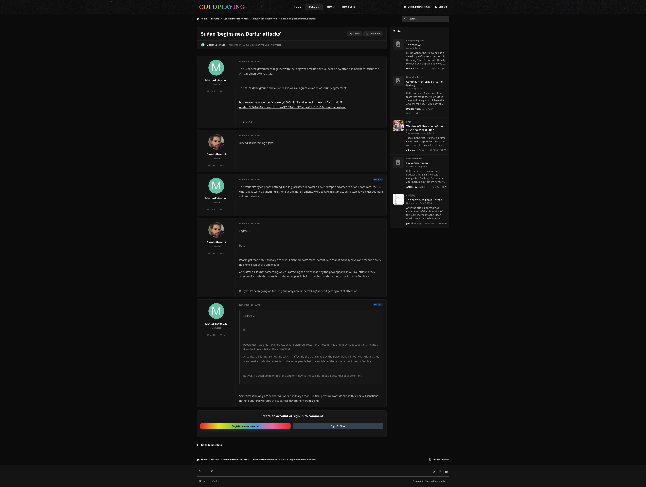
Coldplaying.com (415, 40)
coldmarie (411, 68)
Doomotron (412, 203)
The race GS (413, 45)
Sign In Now (338, 426)
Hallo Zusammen (417, 163)
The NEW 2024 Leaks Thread (424, 200)
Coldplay (411, 195)
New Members (414, 77)
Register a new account (245, 426)
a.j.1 (408, 88)
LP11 (408, 121)
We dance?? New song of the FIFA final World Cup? (424, 128)
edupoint (411, 149)
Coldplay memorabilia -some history (424, 83)
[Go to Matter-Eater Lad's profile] (203, 45)
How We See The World (267, 44)
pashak (410, 223)
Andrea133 (411, 166)
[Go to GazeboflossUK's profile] (216, 142)
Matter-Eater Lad (215, 44)
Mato (409, 48)
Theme (202, 481)
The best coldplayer (416, 133)
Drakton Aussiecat (415, 108)
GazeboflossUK (216, 154)
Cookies (216, 481)
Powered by (429, 481)
